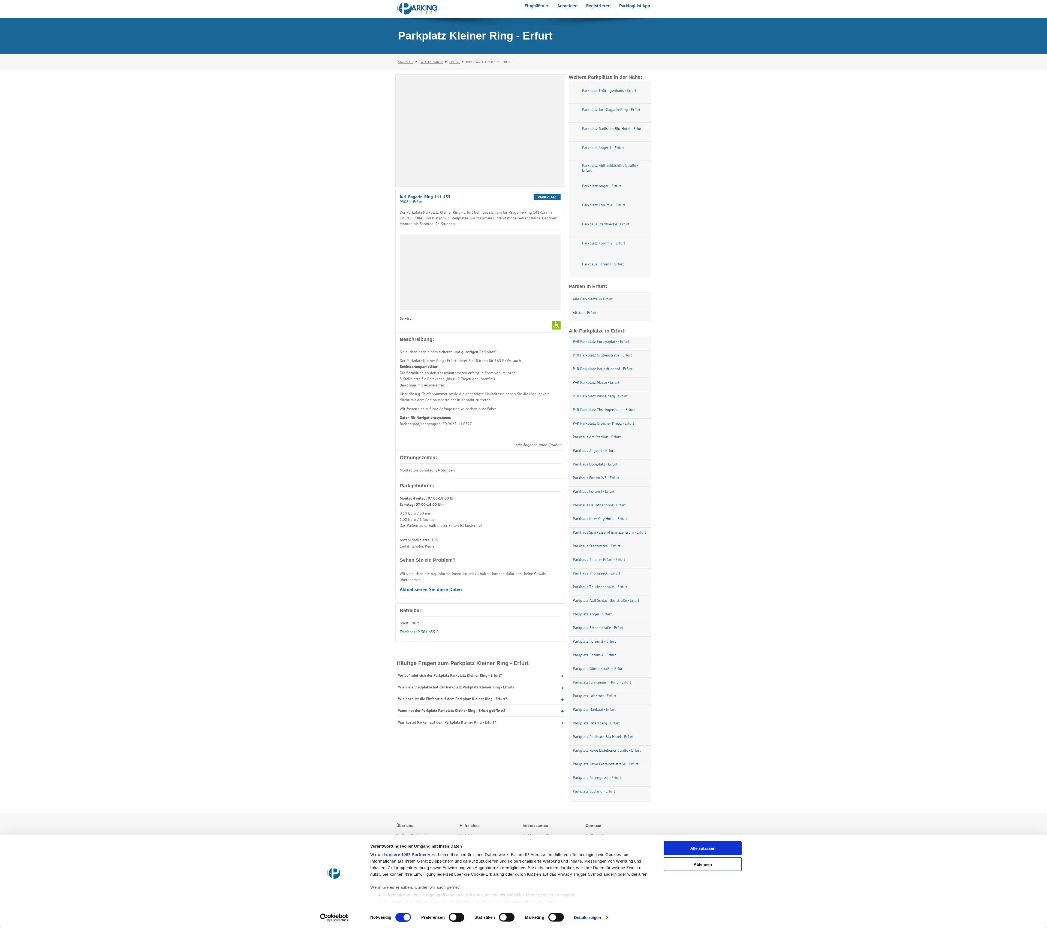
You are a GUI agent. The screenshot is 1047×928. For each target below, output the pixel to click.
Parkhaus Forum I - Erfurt (594, 491)
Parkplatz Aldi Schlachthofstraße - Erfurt (606, 600)
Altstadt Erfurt (585, 312)
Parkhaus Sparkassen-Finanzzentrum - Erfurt (609, 532)
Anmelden (567, 6)
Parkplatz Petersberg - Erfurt (596, 723)
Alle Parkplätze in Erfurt (593, 299)
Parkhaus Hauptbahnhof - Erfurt (599, 505)
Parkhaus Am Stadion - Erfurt (597, 436)
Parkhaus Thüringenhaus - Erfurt (600, 586)
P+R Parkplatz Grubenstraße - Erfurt (602, 355)
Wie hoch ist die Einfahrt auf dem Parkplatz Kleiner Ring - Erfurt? (452, 698)
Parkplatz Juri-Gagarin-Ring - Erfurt (602, 682)
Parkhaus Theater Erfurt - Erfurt (599, 559)
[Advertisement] (480, 272)
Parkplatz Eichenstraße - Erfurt (598, 627)
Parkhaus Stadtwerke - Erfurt (596, 545)
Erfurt (454, 62)
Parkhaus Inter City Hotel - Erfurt (600, 518)
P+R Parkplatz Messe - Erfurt (596, 382)
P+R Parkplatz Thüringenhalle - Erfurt (604, 409)
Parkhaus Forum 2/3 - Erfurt (596, 477)
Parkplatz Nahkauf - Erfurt (594, 709)
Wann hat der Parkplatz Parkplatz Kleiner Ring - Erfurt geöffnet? (451, 710)
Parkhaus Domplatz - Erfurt (595, 464)
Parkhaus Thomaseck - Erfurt (596, 573)
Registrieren (598, 6)
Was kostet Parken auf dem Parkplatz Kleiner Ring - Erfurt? (447, 722)
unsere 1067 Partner (406, 854)
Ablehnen (703, 864)
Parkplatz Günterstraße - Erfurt (598, 668)
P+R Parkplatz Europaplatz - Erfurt (601, 341)
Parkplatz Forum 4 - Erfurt (594, 654)
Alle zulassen (702, 848)
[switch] (456, 917)
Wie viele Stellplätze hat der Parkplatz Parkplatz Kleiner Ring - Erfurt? (456, 687)
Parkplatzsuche (431, 62)
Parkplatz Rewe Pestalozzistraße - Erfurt (605, 763)
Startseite (405, 62)
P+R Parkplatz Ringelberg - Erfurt (600, 396)
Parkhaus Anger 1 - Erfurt (594, 450)
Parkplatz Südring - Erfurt (594, 791)
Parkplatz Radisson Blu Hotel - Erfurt (603, 736)
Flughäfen (535, 6)
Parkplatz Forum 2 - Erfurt (594, 641)
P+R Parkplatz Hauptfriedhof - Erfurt (603, 368)
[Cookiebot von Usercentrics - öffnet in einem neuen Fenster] (334, 917)
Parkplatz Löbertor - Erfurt (594, 695)
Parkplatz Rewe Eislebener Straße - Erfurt (607, 750)
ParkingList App (634, 6)
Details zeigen (587, 917)
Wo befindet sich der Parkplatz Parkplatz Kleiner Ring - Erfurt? (450, 675)
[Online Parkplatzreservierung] (417, 8)
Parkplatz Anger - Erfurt (592, 614)
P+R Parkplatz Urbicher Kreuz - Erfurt (603, 423)
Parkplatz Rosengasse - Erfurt (597, 777)
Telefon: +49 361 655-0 (419, 631)
